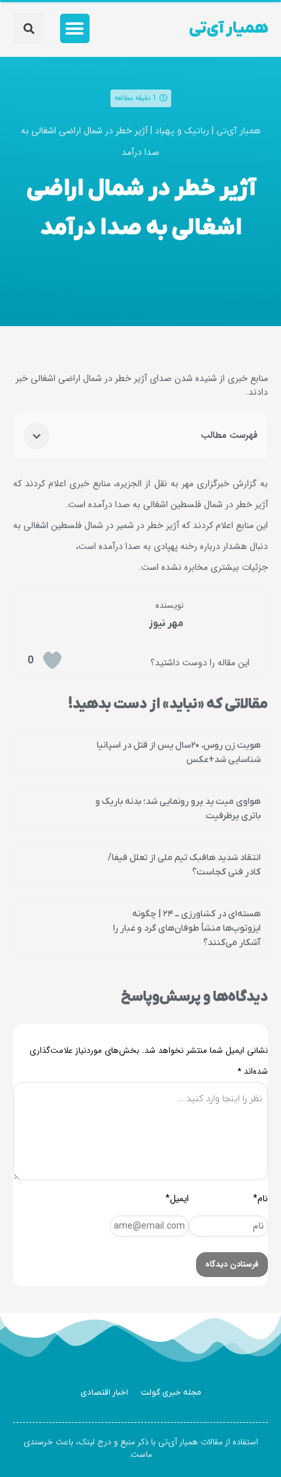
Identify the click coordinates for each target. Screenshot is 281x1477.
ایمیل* (177, 1198)
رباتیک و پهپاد (182, 131)
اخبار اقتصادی (104, 1392)
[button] (75, 28)
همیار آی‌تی (228, 28)
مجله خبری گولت (171, 1392)
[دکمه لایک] (52, 660)
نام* (260, 1198)
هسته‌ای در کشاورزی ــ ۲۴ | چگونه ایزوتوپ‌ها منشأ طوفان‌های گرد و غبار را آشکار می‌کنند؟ (187, 928)
